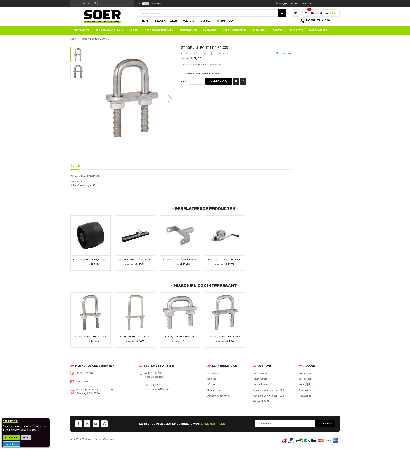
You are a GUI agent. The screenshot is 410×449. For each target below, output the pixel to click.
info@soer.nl (82, 381)
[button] (170, 98)
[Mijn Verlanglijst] (295, 13)
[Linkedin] (83, 3)
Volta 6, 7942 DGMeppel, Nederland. (154, 375)
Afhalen (211, 384)
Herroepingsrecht (262, 384)
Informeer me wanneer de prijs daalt (203, 73)
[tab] (74, 165)
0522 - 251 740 (84, 373)
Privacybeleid (11, 444)
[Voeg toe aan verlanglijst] (236, 81)
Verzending (213, 373)
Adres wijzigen (306, 390)
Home (73, 39)
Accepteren (12, 437)
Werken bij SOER (261, 401)
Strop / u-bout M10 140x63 (135, 336)
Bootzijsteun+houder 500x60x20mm (139, 259)
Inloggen (283, 3)
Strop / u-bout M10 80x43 (225, 336)
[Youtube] (89, 3)
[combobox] (208, 13)
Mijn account (305, 373)
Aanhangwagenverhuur (219, 395)
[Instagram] (95, 3)
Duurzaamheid (260, 373)
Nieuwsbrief (305, 395)
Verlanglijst (304, 384)
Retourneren (214, 390)
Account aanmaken (301, 3)
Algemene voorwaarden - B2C (268, 390)
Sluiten (25, 437)
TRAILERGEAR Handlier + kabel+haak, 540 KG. (233, 259)
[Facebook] (77, 3)
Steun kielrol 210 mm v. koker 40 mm (183, 259)
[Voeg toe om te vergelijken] (243, 81)
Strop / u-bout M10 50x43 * (180, 336)
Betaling (211, 379)
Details (74, 165)
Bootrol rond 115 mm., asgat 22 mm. (93, 259)
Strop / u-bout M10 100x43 (90, 336)
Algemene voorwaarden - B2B (268, 395)
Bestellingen (305, 379)
